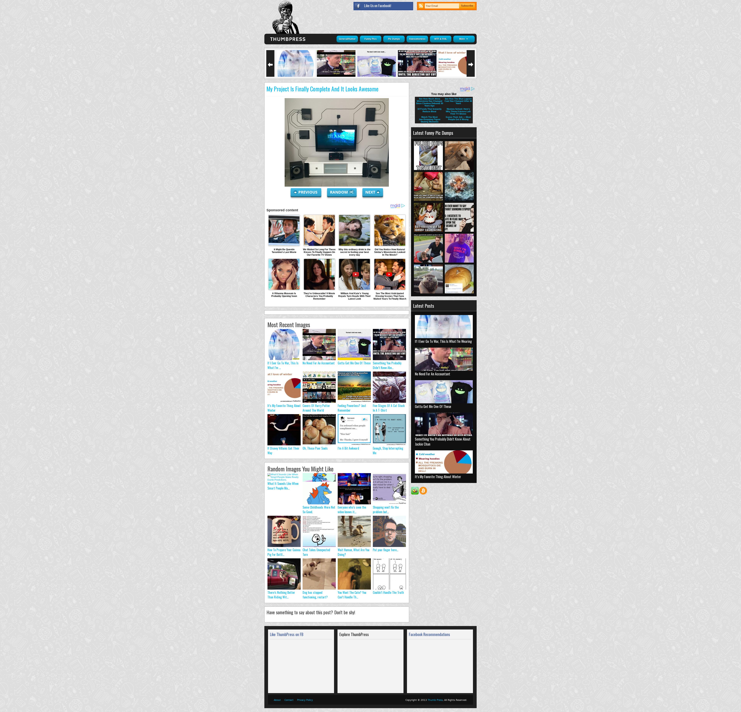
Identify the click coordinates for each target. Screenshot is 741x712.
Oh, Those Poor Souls (315, 448)
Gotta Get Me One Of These (354, 363)
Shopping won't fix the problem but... (386, 509)
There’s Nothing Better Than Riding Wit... (281, 594)
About (277, 700)
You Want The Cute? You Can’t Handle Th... (352, 594)
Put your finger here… (385, 550)
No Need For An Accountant (319, 363)
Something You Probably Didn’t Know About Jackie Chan (442, 441)
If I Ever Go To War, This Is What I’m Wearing (443, 341)
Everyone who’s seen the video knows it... (352, 509)
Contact (289, 700)
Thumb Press (435, 700)
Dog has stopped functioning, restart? (315, 594)
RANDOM (339, 192)
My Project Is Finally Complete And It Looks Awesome (322, 88)
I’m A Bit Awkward (348, 448)
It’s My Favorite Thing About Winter (438, 476)
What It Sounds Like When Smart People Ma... (283, 485)
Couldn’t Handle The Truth (388, 592)
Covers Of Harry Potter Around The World (316, 408)
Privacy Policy (305, 700)
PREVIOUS (308, 192)
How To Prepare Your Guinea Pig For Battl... (283, 552)
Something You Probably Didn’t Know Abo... (387, 365)
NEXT (370, 192)
